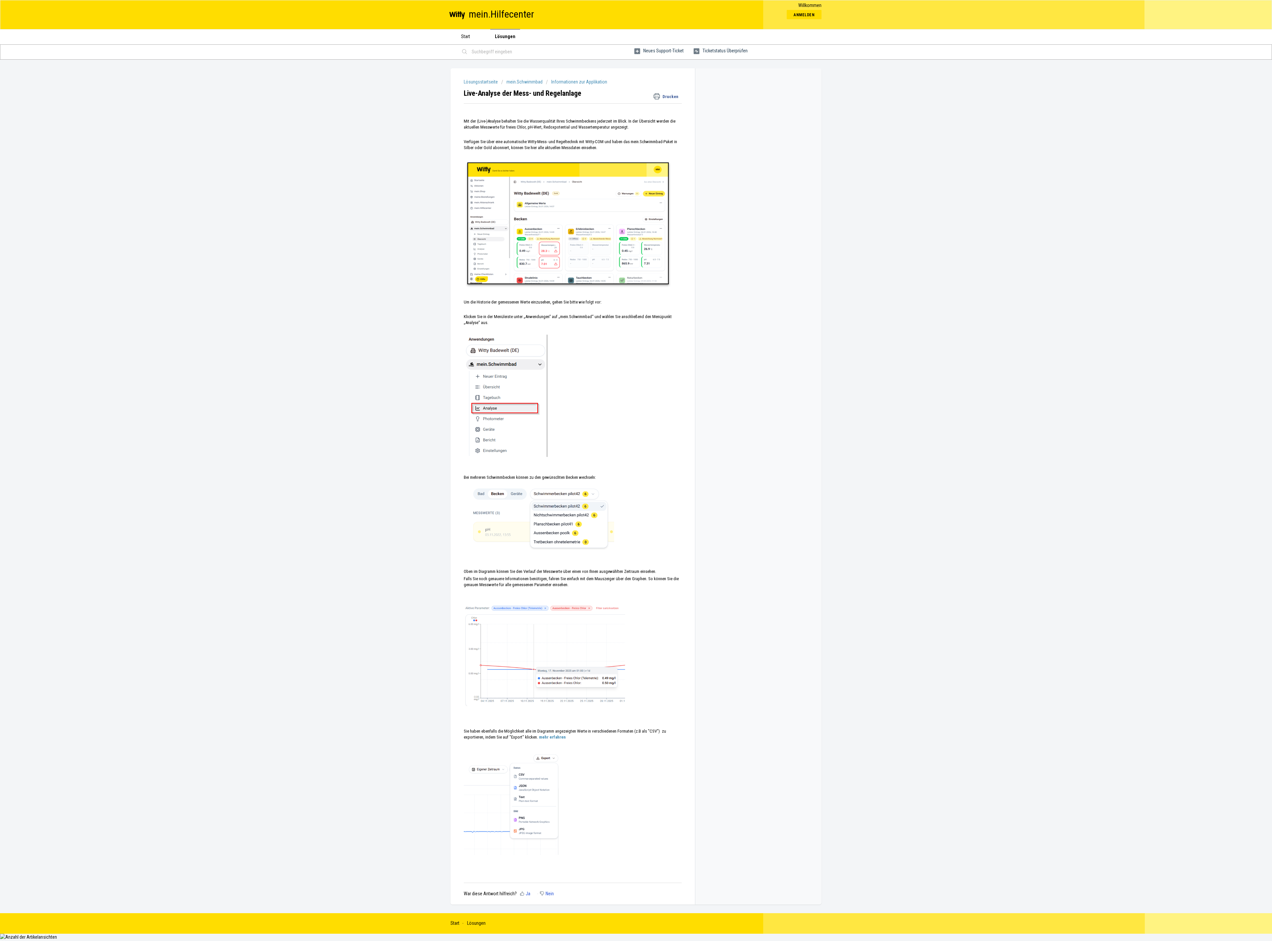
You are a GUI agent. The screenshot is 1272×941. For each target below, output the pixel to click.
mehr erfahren (552, 737)
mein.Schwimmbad (524, 81)
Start (465, 36)
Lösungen (505, 36)
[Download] (623, 395)
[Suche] (464, 52)
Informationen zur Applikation (579, 81)
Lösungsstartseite (481, 81)
